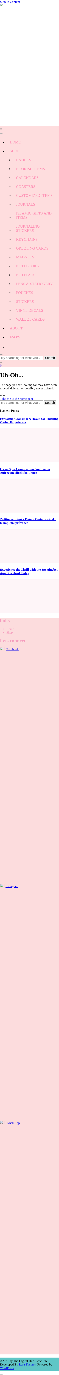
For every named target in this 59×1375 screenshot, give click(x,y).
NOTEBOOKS (27, 266)
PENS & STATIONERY (34, 284)
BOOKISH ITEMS (30, 169)
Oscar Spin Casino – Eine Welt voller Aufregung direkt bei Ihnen (25, 470)
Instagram (12, 886)
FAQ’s (15, 337)
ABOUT (16, 328)
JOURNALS (25, 204)
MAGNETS (25, 257)
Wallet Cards (30, 319)
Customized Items (34, 195)
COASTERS (25, 187)
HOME (15, 142)
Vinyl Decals (29, 310)
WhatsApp (13, 1123)
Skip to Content (10, 1)
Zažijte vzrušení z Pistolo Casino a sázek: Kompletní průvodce (28, 520)
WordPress (7, 1368)
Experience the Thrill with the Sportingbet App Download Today (29, 571)
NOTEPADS (25, 275)
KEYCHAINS (27, 239)
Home (10, 629)
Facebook (12, 649)
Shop (9, 632)
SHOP (14, 151)
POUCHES (24, 293)
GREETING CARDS (32, 248)
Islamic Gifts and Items (34, 215)
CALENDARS (27, 178)
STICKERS (25, 302)
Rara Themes (27, 1364)
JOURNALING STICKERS (28, 228)
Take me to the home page (17, 398)
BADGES (23, 160)
